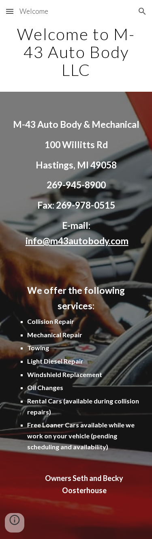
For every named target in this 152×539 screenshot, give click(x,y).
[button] (9, 11)
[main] (76, 52)
